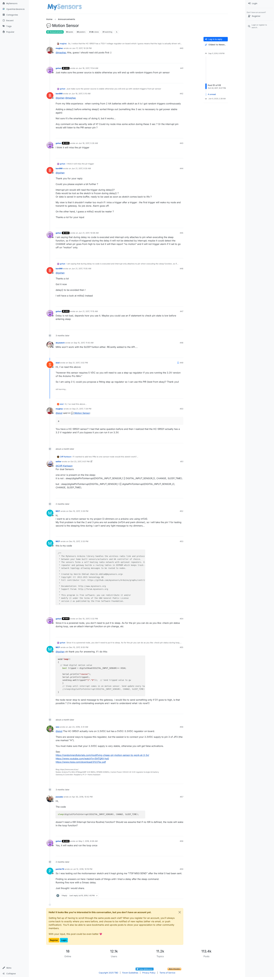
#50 (181, 409)
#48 (181, 343)
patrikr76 (60, 869)
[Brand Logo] (64, 6)
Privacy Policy (148, 972)
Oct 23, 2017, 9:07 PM (80, 461)
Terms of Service (167, 972)
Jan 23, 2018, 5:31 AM (78, 727)
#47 (181, 311)
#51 (181, 461)
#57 (181, 797)
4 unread (212, 94)
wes (57, 727)
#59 (181, 869)
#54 (181, 618)
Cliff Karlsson (65, 456)
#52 (181, 511)
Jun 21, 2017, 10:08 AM (89, 233)
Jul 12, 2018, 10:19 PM (82, 869)
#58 (181, 841)
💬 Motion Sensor (80, 413)
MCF (58, 511)
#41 (181, 68)
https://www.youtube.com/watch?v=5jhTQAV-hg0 (82, 758)
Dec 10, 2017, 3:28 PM (78, 511)
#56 (181, 727)
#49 (181, 363)
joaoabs (59, 797)
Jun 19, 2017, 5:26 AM (88, 143)
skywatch (60, 343)
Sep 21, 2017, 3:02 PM (78, 363)
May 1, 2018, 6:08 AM (88, 841)
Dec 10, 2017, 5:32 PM (88, 618)
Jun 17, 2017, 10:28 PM (82, 48)
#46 (181, 268)
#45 (181, 233)
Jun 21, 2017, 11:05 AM (81, 268)
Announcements (56, 32)
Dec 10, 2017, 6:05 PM (78, 647)
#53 (181, 541)
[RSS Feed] (116, 32)
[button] (14, 968)
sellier (58, 461)
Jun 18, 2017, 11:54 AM (88, 68)
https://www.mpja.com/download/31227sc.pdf (81, 762)
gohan (58, 68)
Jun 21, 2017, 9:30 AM (81, 168)
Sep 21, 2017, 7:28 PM (81, 409)
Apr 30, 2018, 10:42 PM (82, 797)
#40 (181, 48)
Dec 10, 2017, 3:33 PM (78, 541)
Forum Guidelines (130, 972)
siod (58, 363)
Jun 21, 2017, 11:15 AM (88, 311)
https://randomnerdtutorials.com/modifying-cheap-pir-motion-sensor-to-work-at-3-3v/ (102, 755)
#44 (181, 168)
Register (54, 940)
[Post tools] (180, 60)
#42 (181, 93)
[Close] (179, 912)
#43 (181, 143)
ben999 (59, 93)
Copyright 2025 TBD (108, 972)
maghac (63, 43)
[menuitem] (260, 3)
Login (64, 940)
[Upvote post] (170, 60)
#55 (181, 647)
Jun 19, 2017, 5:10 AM (81, 93)
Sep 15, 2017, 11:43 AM (83, 343)
